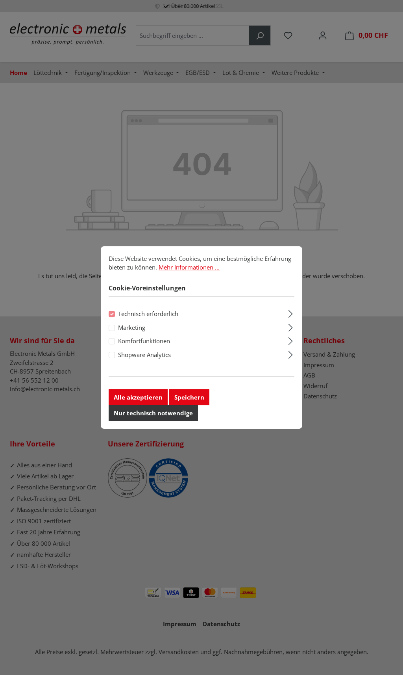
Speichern (189, 397)
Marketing (131, 327)
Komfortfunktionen (144, 341)
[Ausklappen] (290, 313)
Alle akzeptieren (138, 397)
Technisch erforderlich (148, 314)
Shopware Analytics (144, 355)
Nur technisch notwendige (153, 413)
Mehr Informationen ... (189, 267)
